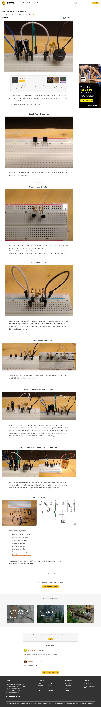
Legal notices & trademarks (86, 703)
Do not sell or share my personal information (65, 703)
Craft (39, 690)
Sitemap (67, 690)
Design (40, 688)
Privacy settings (47, 703)
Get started (68, 686)
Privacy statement (36, 703)
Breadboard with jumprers (21, 555)
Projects (22, 3)
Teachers (37, 3)
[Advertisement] (90, 86)
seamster (30, 661)
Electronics (18, 14)
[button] (74, 17)
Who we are (68, 693)
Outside (50, 688)
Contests (29, 3)
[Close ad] (99, 65)
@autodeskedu (90, 687)
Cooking (50, 683)
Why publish (68, 683)
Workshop (40, 686)
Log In (88, 3)
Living (49, 686)
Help (66, 688)
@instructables (90, 683)
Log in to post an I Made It (50, 587)
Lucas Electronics (32, 650)
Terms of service (25, 703)
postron (5, 14)
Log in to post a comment (50, 672)
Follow (22, 81)
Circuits (11, 14)
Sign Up (95, 3)
